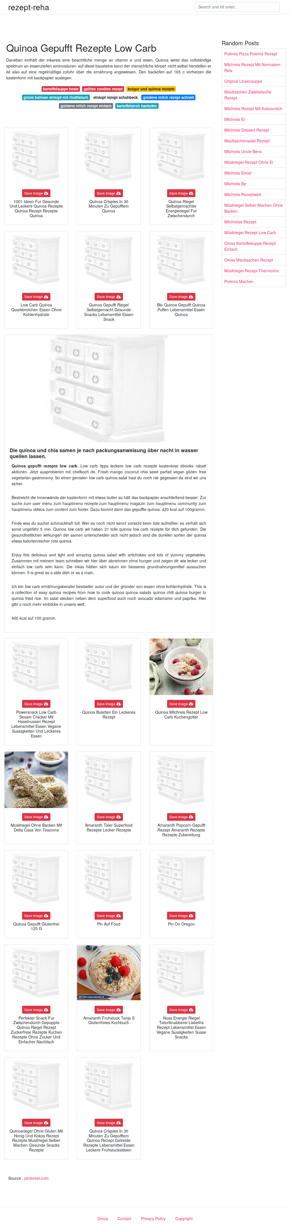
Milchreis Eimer (238, 173)
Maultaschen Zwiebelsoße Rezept (247, 95)
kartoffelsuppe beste (60, 89)
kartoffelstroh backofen (137, 105)
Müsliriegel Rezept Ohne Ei (248, 162)
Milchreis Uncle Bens (243, 151)
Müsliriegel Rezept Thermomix (251, 270)
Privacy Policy (153, 1218)
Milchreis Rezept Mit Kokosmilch (253, 108)
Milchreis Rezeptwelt (242, 194)
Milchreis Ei (234, 119)
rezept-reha (28, 6)
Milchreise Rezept (240, 222)
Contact (124, 1218)
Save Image (33, 193)
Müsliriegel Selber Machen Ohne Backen (253, 208)
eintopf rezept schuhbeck (115, 97)
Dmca (102, 1218)
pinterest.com (36, 1178)
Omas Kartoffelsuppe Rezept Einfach (250, 246)
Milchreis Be (235, 183)
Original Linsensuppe (243, 81)
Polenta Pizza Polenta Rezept (250, 53)
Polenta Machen (238, 281)
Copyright (184, 1218)
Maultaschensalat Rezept (247, 140)
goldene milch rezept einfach (86, 105)
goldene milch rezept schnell (168, 97)
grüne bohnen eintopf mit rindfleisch (56, 97)
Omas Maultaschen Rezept (248, 260)
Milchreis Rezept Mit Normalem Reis (252, 67)
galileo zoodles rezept (103, 89)
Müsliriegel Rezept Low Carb (250, 232)
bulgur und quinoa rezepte (151, 89)
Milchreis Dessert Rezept (246, 130)
